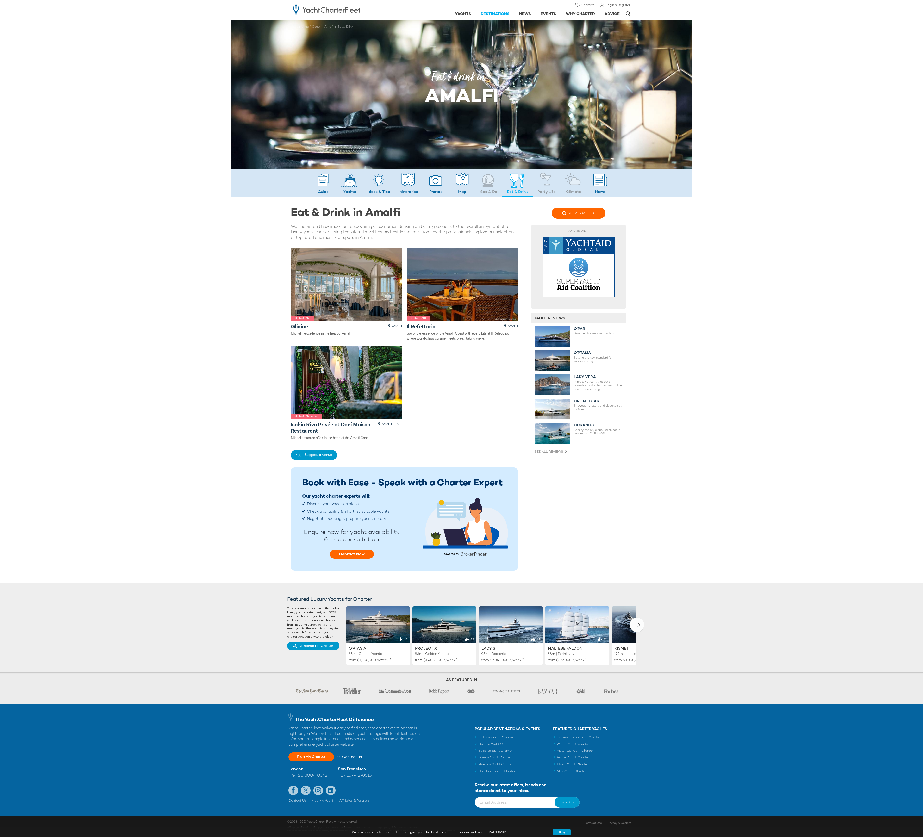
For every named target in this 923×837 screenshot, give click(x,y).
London (295, 769)
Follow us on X (306, 790)
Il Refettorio (421, 326)
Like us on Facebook (293, 790)
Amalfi (329, 27)
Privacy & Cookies (619, 823)
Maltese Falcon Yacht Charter (578, 737)
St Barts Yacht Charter (495, 751)
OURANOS (584, 425)
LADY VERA (585, 377)
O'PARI (580, 329)
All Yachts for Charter (316, 646)
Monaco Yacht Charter (495, 744)
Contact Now (352, 554)
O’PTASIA (582, 353)
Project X (426, 648)
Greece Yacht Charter (494, 757)
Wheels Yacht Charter (573, 744)
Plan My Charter (311, 756)
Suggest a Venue (318, 455)
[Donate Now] (579, 267)
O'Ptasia (357, 648)
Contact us (352, 756)
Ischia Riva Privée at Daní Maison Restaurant (330, 427)
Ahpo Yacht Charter (571, 771)
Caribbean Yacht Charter (496, 771)
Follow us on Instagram (318, 790)
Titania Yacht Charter (572, 764)
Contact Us (297, 800)
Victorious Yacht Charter (575, 751)
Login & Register (618, 5)
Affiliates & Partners (354, 800)
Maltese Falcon (565, 648)
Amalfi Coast (311, 27)
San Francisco (352, 769)
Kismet (621, 648)
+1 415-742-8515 (355, 775)
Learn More (497, 832)
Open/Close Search (628, 13)
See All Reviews (549, 451)
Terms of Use (593, 823)
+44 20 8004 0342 (307, 775)
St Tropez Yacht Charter (495, 737)
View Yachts (581, 213)
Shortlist (587, 5)
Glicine (299, 326)
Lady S (488, 648)
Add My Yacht (322, 800)
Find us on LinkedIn (331, 790)
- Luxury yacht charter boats (342, 9)
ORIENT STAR (586, 401)
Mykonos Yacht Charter (495, 764)
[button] (637, 625)
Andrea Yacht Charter (573, 757)
